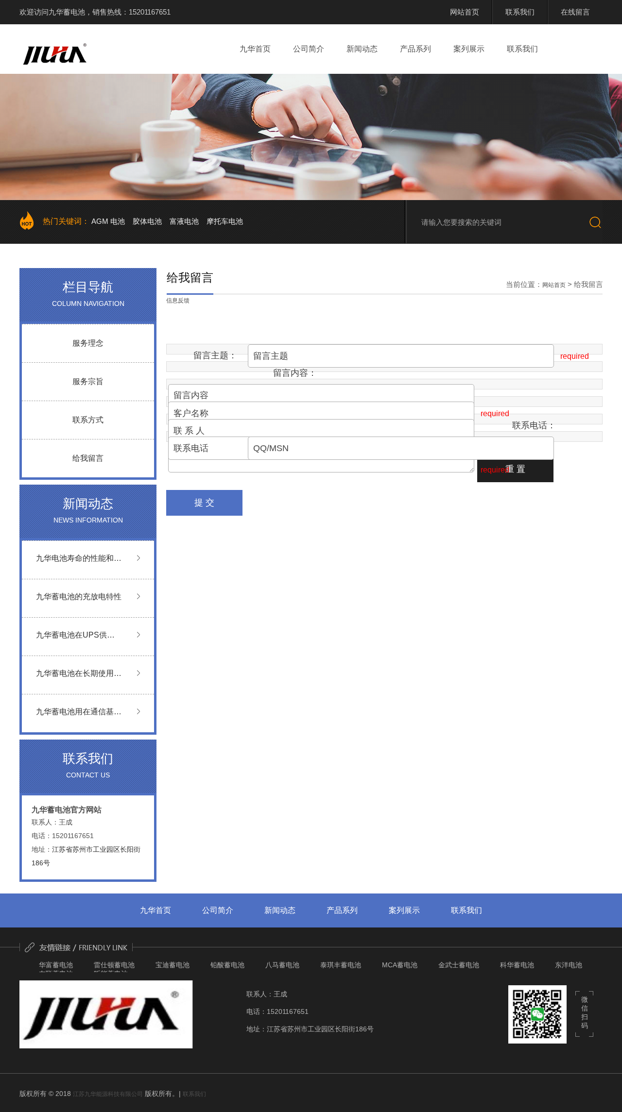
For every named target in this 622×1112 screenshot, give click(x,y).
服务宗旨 (88, 381)
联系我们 (522, 49)
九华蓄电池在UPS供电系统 (75, 641)
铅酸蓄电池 (227, 965)
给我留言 (88, 458)
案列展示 (468, 49)
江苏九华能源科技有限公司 (108, 1094)
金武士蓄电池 (458, 965)
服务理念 (88, 343)
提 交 (204, 502)
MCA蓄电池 (399, 965)
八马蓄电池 (282, 965)
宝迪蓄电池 (173, 965)
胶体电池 (147, 221)
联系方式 (88, 420)
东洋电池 (568, 965)
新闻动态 (362, 49)
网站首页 (554, 285)
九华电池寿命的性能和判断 (78, 564)
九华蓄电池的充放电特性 (78, 596)
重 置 (515, 469)
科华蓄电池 (517, 965)
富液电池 (184, 221)
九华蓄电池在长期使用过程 (78, 679)
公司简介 (308, 49)
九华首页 (255, 49)
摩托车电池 (225, 221)
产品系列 (415, 49)
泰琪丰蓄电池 (340, 965)
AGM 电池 (108, 221)
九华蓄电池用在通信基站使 (78, 718)
